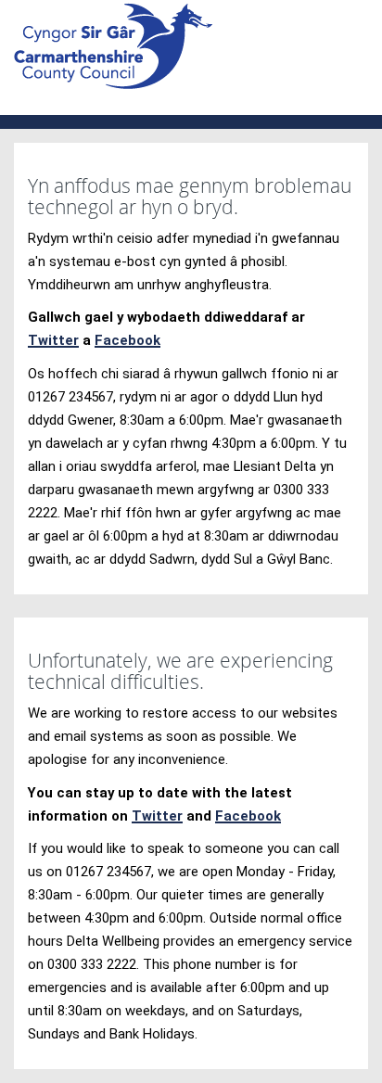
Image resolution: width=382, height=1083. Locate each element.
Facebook (127, 340)
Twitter (53, 340)
